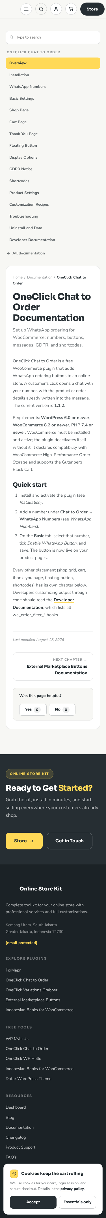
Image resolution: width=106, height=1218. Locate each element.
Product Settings (24, 192)
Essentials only (77, 1202)
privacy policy (72, 1188)
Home (18, 277)
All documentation (28, 253)
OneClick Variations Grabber (31, 990)
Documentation (39, 277)
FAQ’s (11, 1157)
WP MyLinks (17, 1038)
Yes (31, 709)
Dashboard (16, 1107)
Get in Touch (69, 840)
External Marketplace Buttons (33, 1000)
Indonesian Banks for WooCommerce (39, 1010)
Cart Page (18, 122)
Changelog (16, 1137)
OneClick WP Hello (23, 1058)
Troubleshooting (23, 216)
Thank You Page (23, 134)
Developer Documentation (32, 240)
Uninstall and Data (25, 228)
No (61, 709)
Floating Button (23, 145)
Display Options (23, 157)
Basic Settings (21, 98)
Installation (19, 75)
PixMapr (13, 970)
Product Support (20, 1147)
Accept (33, 1202)
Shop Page (19, 110)
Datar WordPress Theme (28, 1078)
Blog (10, 1117)
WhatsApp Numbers (27, 86)
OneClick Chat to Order (27, 980)
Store (92, 9)
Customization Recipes (29, 204)
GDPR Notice (20, 169)
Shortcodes (19, 181)
